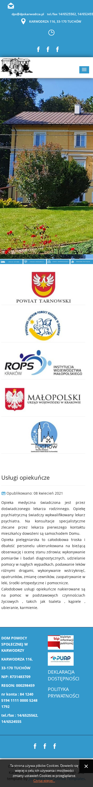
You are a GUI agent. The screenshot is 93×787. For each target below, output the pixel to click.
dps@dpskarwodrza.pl (28, 14)
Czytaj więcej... (44, 781)
